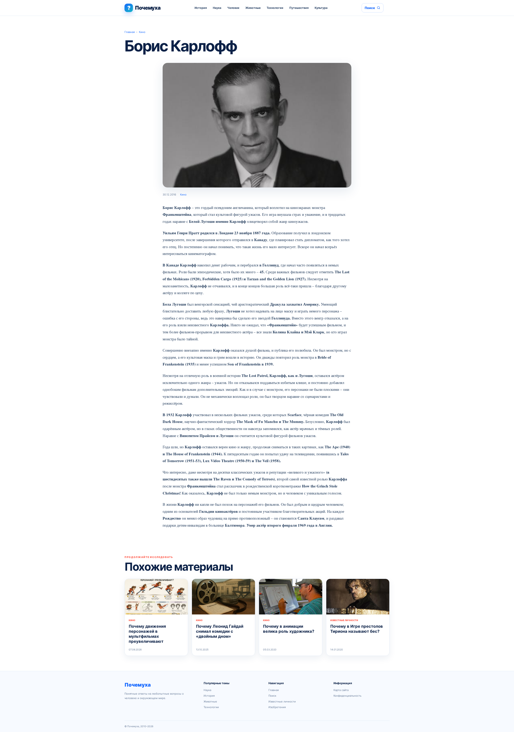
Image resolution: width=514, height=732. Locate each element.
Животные (253, 7)
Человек (233, 7)
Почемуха (137, 685)
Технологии (275, 7)
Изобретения (277, 707)
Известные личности (282, 701)
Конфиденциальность (347, 695)
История (201, 7)
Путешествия (299, 7)
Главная (129, 32)
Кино (142, 32)
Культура (321, 7)
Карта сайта (341, 690)
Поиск (272, 695)
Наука (217, 7)
